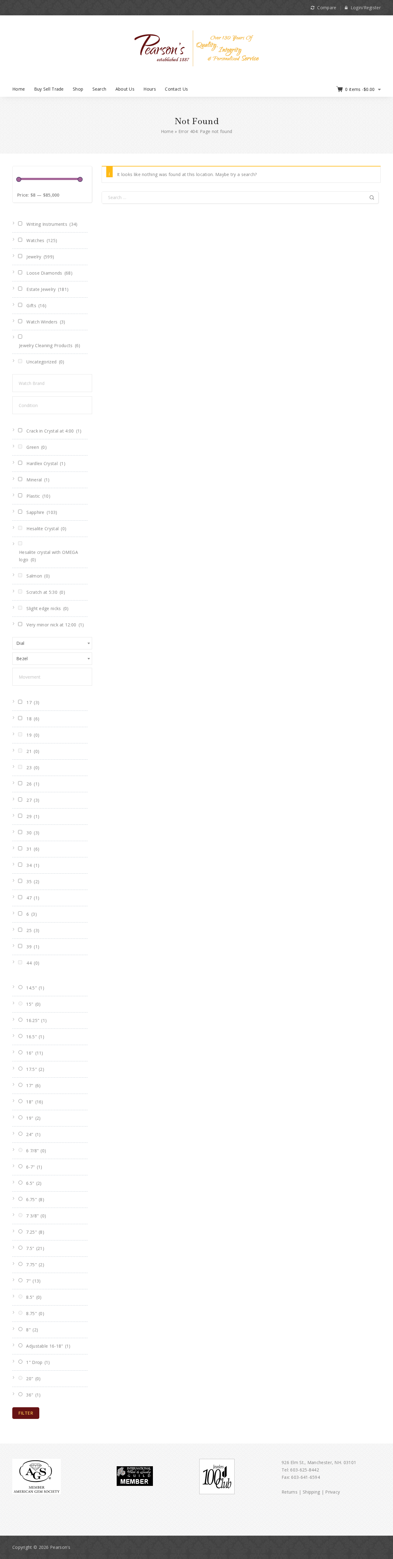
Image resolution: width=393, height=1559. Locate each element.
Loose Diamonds (49, 273)
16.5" (35, 1037)
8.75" (35, 1313)
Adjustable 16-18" (48, 1346)
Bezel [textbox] (22, 658)
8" (32, 1330)
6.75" (35, 1199)
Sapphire (41, 512)
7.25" (35, 1232)
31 (32, 849)
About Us (124, 89)
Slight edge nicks (47, 608)
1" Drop (38, 1362)
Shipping (311, 1492)
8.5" (33, 1297)
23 (32, 767)
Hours (149, 89)
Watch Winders (45, 322)
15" (33, 1004)
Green (36, 447)
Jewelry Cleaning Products (49, 345)
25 (32, 930)
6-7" (34, 1167)
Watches (41, 240)
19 (32, 735)
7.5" (35, 1248)
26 (32, 784)
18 (32, 719)
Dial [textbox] (20, 643)
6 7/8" (36, 1151)
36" (33, 1395)
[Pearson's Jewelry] (196, 48)
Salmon (38, 576)
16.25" (36, 1020)
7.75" (35, 1264)
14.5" (35, 988)
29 (32, 816)
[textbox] (58, 383)
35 (32, 881)
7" (33, 1281)
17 (32, 702)
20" (33, 1378)
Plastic (38, 496)
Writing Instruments (51, 224)
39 (32, 947)
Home (18, 89)
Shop (78, 89)
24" (33, 1134)
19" (33, 1118)
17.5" (35, 1069)
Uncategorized (45, 362)
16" (34, 1053)
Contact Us (176, 89)
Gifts (36, 305)
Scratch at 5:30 (45, 592)
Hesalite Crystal (46, 528)
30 (32, 833)
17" (33, 1085)
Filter (25, 1413)
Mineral (37, 480)
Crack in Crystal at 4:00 (53, 431)
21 (32, 751)
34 (32, 865)
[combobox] (52, 643)
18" (34, 1102)
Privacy (332, 1492)
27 (32, 800)
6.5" (33, 1183)
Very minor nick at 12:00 (55, 625)
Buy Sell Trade (49, 89)
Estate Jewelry (47, 289)
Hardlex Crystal (45, 463)
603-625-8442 (304, 1470)
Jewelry (40, 257)
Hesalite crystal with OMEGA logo (48, 555)
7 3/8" (36, 1216)
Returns (290, 1492)
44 (32, 963)
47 (32, 898)
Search (99, 89)
